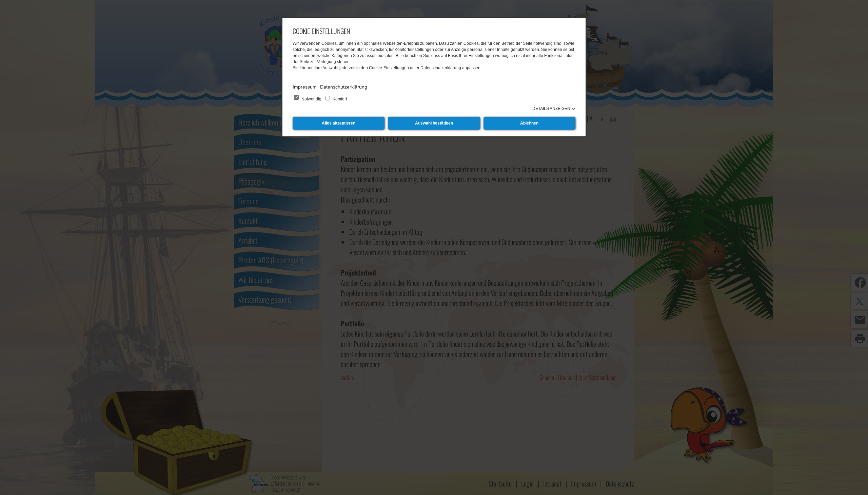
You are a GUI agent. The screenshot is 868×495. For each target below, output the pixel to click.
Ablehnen (529, 123)
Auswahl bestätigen (434, 123)
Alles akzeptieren (338, 123)
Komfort (339, 99)
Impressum (305, 87)
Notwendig (311, 99)
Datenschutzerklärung (343, 87)
